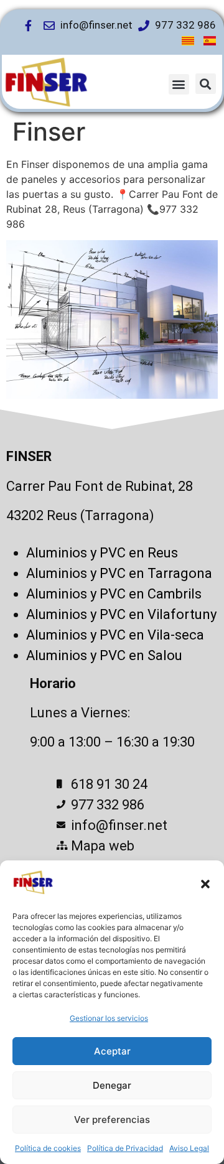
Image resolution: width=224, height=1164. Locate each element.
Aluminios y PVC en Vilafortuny (121, 614)
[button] (205, 884)
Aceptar (112, 1051)
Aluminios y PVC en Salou (104, 655)
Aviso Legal (189, 1148)
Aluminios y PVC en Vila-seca (115, 635)
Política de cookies (48, 1148)
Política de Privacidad (125, 1148)
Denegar (112, 1085)
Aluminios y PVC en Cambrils (114, 594)
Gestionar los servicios (109, 1018)
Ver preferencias (112, 1119)
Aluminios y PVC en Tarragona (119, 573)
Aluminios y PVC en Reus (102, 553)
